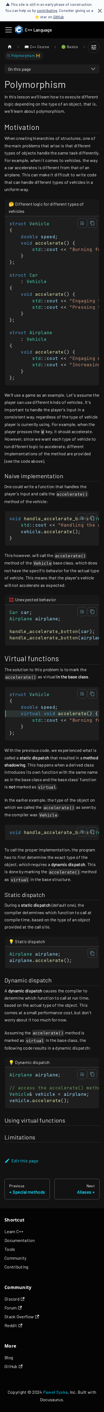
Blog (8, 1357)
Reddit (10, 1325)
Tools (9, 1249)
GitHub (58, 16)
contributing (47, 10)
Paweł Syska (55, 1392)
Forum (10, 1307)
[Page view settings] (94, 47)
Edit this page (24, 1160)
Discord (11, 1298)
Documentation (19, 1240)
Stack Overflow (19, 1316)
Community (15, 1258)
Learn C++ (14, 1231)
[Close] (100, 10)
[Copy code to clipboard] (92, 223)
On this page (19, 69)
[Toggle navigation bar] (8, 30)
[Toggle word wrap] (82, 223)
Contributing (16, 1266)
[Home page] (9, 47)
